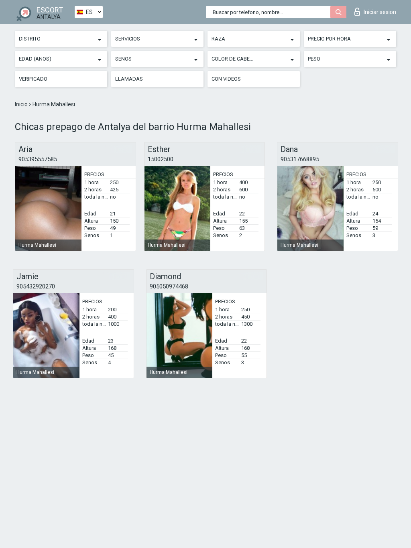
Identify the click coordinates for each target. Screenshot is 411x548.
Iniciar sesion (380, 12)
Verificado (33, 79)
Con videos (226, 79)
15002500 (160, 159)
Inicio (22, 104)
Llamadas (129, 79)
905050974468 (169, 286)
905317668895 (300, 159)
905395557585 (37, 159)
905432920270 (35, 286)
